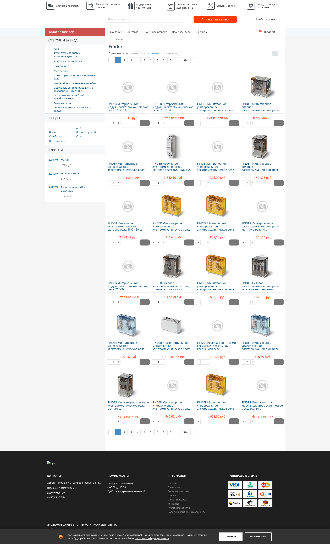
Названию (172, 53)
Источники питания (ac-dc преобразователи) (69, 96)
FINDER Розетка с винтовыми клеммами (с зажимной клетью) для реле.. (216, 346)
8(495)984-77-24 (56, 497)
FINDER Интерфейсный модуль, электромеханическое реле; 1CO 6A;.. (262, 405)
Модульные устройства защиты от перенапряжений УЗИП (74, 89)
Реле (56, 48)
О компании (115, 32)
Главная (172, 483)
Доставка (132, 32)
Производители (181, 32)
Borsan (53, 132)
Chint (79, 136)
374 (185, 60)
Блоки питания (62, 103)
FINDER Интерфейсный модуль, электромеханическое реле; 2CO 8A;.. (128, 286)
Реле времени (61, 71)
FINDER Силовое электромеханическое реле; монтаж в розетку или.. (171, 286)
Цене (135, 53)
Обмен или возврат (155, 32)
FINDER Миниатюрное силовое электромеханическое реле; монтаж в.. (260, 108)
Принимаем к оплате (242, 475)
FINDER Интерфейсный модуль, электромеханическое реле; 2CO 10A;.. (172, 107)
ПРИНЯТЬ (231, 536)
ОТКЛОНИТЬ (258, 536)
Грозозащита (61, 66)
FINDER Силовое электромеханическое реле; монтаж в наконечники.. (260, 286)
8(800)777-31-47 (56, 493)
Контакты (201, 32)
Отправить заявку (215, 19)
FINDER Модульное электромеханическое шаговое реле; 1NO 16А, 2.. (125, 226)
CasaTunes (55, 136)
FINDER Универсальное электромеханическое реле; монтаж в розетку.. (260, 226)
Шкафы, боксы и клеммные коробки (74, 83)
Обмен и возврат (178, 499)
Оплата (172, 495)
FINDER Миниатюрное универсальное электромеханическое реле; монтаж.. (216, 108)
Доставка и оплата (179, 491)
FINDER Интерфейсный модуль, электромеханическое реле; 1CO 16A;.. (128, 107)
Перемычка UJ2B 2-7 (71, 173)
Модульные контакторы (67, 61)
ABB (78, 128)
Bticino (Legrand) (86, 132)
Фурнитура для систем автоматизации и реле (66, 54)
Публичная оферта (179, 507)
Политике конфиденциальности (152, 538)
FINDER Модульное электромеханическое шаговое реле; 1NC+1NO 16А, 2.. (171, 168)
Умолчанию (153, 53)
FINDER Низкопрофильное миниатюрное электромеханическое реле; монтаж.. (171, 347)
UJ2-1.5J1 (65, 159)
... (177, 60)
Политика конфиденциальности (186, 512)
